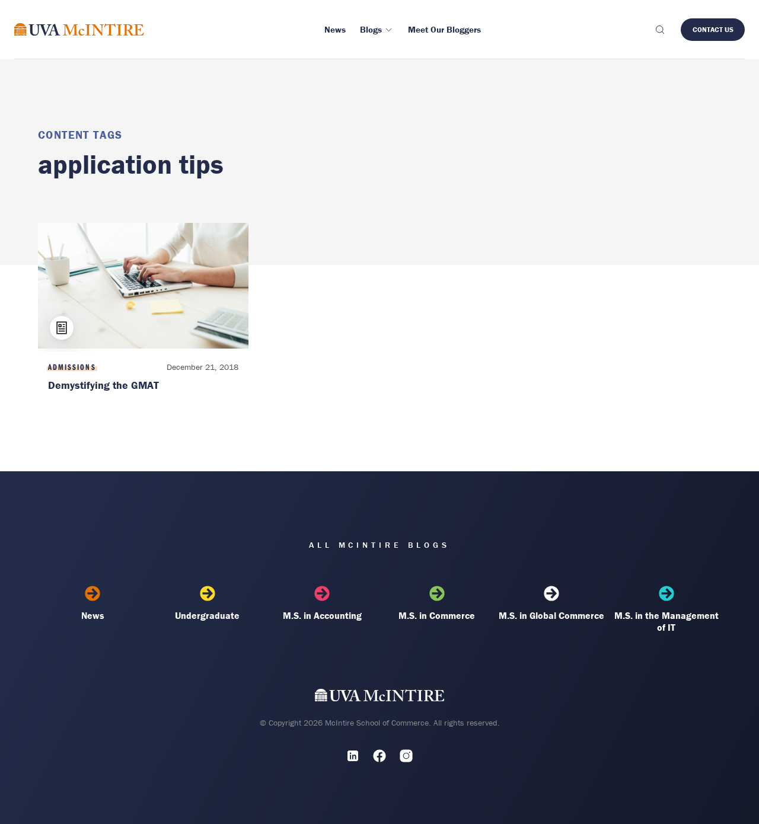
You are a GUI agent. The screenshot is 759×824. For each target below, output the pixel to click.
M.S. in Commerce (436, 615)
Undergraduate (207, 615)
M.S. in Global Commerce (551, 615)
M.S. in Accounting (322, 615)
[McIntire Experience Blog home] (79, 29)
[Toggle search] (659, 30)
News (92, 615)
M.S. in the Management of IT (666, 621)
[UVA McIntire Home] (380, 697)
